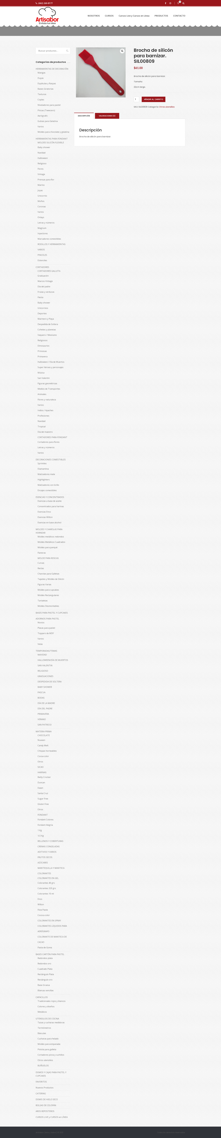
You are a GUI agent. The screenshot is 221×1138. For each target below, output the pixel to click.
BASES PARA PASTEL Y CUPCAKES (52, 612)
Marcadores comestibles (49, 238)
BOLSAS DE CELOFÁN (46, 1105)
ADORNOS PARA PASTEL (47, 618)
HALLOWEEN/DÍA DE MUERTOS (53, 660)
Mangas (41, 72)
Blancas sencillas (46, 990)
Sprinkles (42, 463)
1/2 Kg (41, 835)
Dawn (40, 787)
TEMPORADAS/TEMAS (46, 650)
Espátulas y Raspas (47, 83)
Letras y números (46, 222)
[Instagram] (170, 3)
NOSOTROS (94, 15)
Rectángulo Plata (46, 974)
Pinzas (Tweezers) (46, 110)
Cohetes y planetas (47, 329)
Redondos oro (44, 963)
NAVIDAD (42, 654)
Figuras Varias (44, 584)
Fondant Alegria (45, 825)
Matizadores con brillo (48, 485)
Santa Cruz (43, 793)
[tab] (84, 116)
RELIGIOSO (43, 670)
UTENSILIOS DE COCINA (47, 1018)
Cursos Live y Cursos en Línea (134, 15)
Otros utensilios (167, 106)
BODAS (41, 697)
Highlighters (44, 479)
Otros (40, 761)
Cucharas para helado (48, 1038)
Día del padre (44, 286)
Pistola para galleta (47, 1049)
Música (41, 372)
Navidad (41, 152)
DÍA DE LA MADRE (46, 703)
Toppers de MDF (46, 633)
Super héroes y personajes (50, 367)
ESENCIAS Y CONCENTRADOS (50, 497)
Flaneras (42, 552)
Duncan (41, 782)
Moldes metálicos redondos (51, 536)
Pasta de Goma (45, 947)
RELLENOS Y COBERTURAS (50, 841)
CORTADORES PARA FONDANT (52, 437)
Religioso (42, 163)
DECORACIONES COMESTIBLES (51, 459)
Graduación (43, 275)
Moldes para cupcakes (48, 589)
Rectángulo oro (45, 979)
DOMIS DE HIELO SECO (47, 1099)
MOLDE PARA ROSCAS (48, 558)
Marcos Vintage (45, 281)
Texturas (42, 94)
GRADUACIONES (45, 676)
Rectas (41, 568)
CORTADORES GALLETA (49, 271)
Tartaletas (43, 600)
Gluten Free (43, 804)
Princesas (42, 351)
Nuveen (41, 740)
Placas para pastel (46, 627)
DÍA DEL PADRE (45, 708)
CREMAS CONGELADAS (49, 846)
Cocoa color (43, 756)
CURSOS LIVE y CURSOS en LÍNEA (52, 1117)
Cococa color (44, 915)
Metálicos (42, 1011)
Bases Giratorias (45, 88)
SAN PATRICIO (45, 724)
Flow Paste (43, 909)
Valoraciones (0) (107, 116)
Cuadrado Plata (45, 968)
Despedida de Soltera (48, 324)
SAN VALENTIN (45, 665)
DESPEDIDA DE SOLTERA (50, 681)
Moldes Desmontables (48, 606)
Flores (40, 168)
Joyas (40, 190)
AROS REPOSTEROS (45, 1111)
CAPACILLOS (42, 997)
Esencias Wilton (45, 517)
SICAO (40, 767)
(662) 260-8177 (45, 3)
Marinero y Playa (46, 318)
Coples (41, 99)
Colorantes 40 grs (46, 882)
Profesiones (43, 415)
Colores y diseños (46, 1006)
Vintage (41, 174)
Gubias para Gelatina (48, 121)
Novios (41, 622)
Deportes (42, 313)
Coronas (42, 206)
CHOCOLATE (44, 735)
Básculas (42, 1033)
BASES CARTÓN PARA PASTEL (50, 954)
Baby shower (44, 147)
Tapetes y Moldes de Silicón (51, 579)
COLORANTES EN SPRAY (49, 920)
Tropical (42, 426)
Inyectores (43, 233)
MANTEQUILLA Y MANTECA (51, 868)
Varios (41, 126)
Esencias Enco (44, 511)
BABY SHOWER (45, 687)
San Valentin (44, 378)
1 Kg (40, 830)
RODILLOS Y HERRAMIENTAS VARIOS (51, 247)
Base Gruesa (44, 985)
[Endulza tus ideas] (47, 15)
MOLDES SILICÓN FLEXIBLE (51, 142)
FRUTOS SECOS (45, 857)
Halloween (43, 158)
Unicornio (42, 195)
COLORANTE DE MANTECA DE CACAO (52, 939)
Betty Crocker (44, 777)
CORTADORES (42, 267)
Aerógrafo (43, 115)
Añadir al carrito (153, 99)
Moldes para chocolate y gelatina (53, 132)
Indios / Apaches (45, 410)
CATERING (41, 1093)
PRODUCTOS (161, 15)
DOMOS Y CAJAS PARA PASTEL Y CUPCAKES (51, 1074)
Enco (40, 899)
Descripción (84, 116)
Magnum (42, 228)
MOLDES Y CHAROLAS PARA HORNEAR (49, 531)
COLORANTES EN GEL (48, 878)
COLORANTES (44, 873)
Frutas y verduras (46, 291)
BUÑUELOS (43, 1065)
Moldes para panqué (47, 547)
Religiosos (42, 340)
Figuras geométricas (47, 383)
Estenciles (42, 260)
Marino (41, 185)
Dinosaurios (43, 345)
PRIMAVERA (43, 714)
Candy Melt (43, 745)
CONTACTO (179, 15)
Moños (41, 201)
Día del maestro (45, 431)
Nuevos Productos (44, 1087)
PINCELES (42, 255)
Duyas (41, 78)
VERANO (42, 719)
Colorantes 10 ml (46, 893)
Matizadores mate (46, 474)
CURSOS (109, 15)
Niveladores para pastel (49, 105)
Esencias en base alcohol (49, 522)
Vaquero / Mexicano (47, 335)
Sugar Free (43, 798)
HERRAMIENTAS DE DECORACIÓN (52, 68)
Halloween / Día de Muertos (51, 361)
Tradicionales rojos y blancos (51, 1001)
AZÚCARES (43, 862)
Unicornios (43, 308)
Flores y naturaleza (47, 399)
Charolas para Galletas (48, 573)
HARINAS (42, 772)
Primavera (42, 356)
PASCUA (41, 692)
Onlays (41, 217)
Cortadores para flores (48, 442)
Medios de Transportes (49, 388)
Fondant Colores (45, 819)
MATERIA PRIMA (44, 731)
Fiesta (40, 297)
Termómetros (44, 1027)
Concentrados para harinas (51, 506)
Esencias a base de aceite (50, 501)
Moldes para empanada (49, 1044)
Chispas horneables (47, 750)
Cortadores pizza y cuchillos (51, 1054)
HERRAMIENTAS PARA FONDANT (52, 138)
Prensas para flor (46, 179)
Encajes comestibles (47, 490)
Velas (40, 644)
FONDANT (43, 814)
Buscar (66, 50)
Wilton (41, 904)
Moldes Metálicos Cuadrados (51, 542)
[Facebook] (166, 3)
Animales (42, 394)
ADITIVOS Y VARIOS (47, 851)
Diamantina (43, 468)
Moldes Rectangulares (48, 595)
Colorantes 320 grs (47, 888)
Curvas (41, 563)
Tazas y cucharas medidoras (51, 1022)
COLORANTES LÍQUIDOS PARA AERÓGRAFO (52, 929)
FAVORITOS (41, 1081)
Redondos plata (45, 958)
